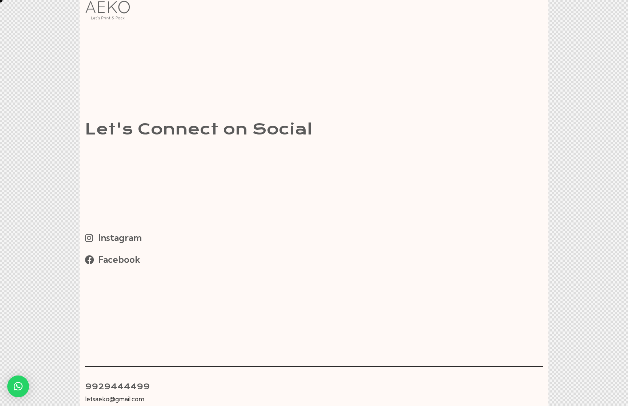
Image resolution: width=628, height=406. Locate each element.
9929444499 (117, 386)
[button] (18, 386)
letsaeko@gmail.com (114, 399)
